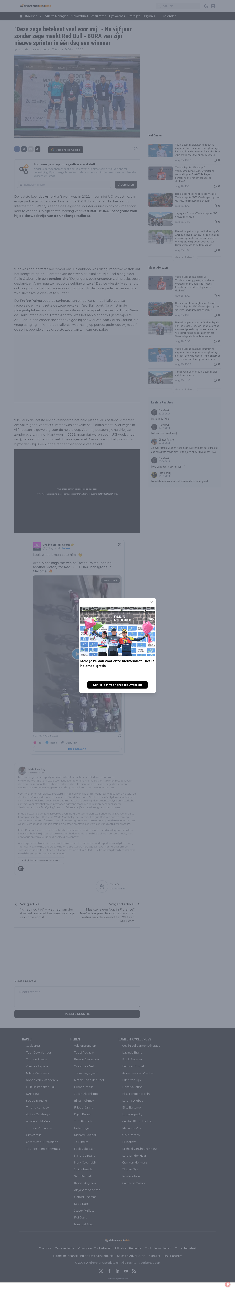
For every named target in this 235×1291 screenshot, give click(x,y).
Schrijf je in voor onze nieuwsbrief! (117, 684)
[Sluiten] (151, 602)
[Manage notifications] (228, 1284)
